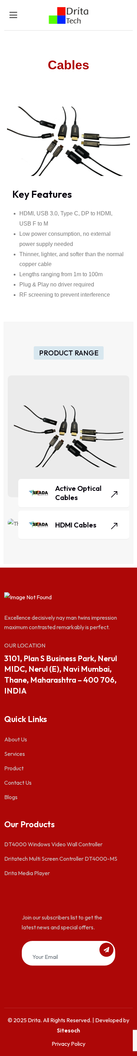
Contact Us (18, 782)
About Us (15, 739)
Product (14, 768)
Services (14, 753)
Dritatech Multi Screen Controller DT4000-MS (60, 858)
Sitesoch (68, 1030)
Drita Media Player (27, 873)
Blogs (11, 797)
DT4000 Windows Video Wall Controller (53, 844)
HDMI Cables (75, 524)
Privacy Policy (68, 1043)
